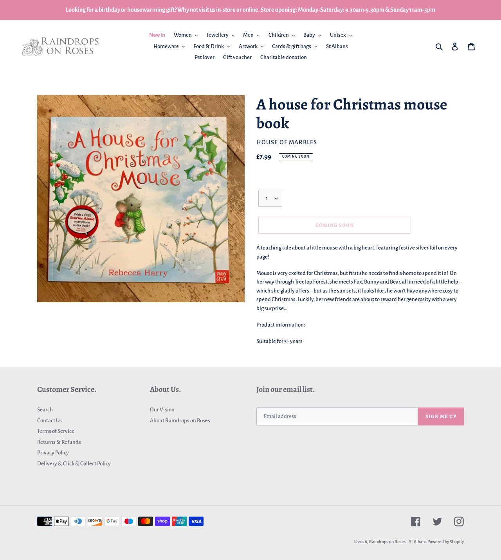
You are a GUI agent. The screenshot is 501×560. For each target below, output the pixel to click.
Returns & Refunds (59, 442)
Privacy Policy (53, 453)
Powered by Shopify (445, 541)
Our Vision (162, 410)
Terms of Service (55, 431)
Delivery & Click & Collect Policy (74, 464)
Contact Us (49, 421)
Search (45, 410)
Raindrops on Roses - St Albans (398, 541)
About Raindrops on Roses (180, 421)
